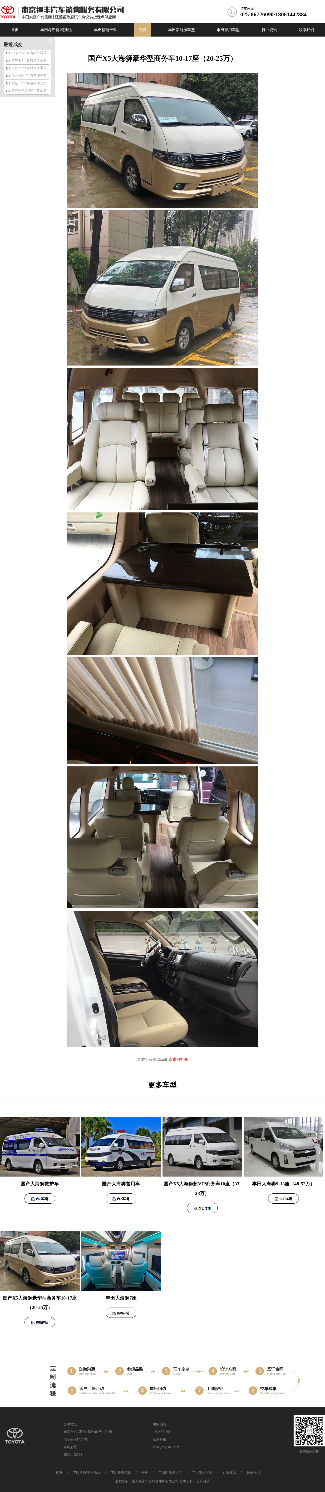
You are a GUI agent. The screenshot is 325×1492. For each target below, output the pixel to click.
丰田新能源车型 (170, 1472)
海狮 (144, 1472)
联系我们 (253, 1472)
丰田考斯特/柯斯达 (86, 1472)
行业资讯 (229, 1472)
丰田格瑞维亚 (121, 1472)
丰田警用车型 (202, 1472)
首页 (59, 1472)
